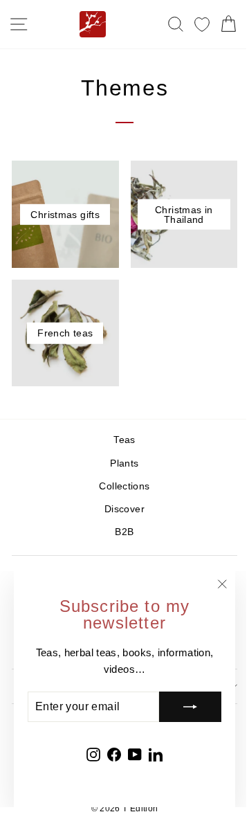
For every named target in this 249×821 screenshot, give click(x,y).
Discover (124, 509)
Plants (124, 463)
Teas (124, 440)
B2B (124, 532)
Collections (124, 486)
